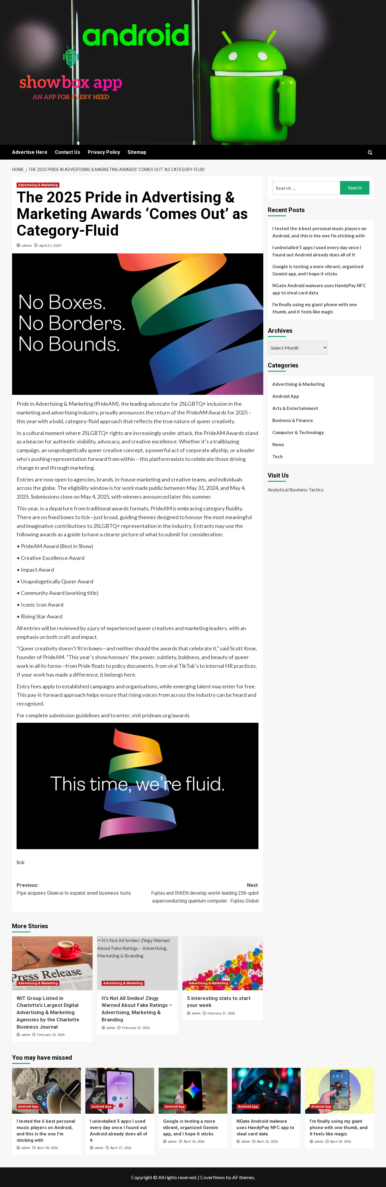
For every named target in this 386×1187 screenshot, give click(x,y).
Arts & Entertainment (295, 408)
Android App (285, 396)
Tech (277, 456)
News (278, 444)
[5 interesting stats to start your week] (222, 963)
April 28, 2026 (47, 1148)
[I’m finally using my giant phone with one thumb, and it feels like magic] (339, 1091)
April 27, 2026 (120, 1148)
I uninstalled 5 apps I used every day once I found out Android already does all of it (316, 251)
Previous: (74, 889)
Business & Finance (292, 420)
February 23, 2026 (51, 1035)
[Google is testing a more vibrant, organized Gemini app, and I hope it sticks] (193, 1091)
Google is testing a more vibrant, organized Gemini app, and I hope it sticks (317, 270)
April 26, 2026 (194, 1142)
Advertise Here (29, 152)
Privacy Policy (104, 152)
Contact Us (67, 152)
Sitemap (137, 152)
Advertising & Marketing (38, 185)
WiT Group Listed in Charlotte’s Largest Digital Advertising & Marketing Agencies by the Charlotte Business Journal (48, 1012)
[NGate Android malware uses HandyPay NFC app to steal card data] (266, 1091)
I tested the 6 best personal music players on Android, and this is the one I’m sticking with (319, 232)
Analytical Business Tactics (296, 489)
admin (27, 245)
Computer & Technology (298, 432)
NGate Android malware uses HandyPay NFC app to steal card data (319, 289)
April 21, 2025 (50, 245)
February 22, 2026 (136, 1028)
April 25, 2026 (267, 1142)
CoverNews (212, 1177)
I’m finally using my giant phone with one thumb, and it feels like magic (314, 308)
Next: (204, 892)
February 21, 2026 (221, 1013)
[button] (370, 152)
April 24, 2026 (340, 1142)
